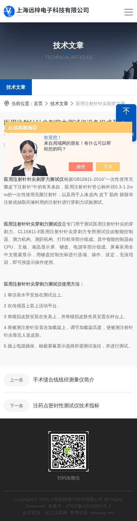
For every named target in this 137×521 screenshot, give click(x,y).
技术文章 (15, 87)
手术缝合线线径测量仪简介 (63, 379)
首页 (38, 103)
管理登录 (79, 512)
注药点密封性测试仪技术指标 (66, 405)
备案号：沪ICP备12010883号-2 (79, 506)
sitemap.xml (102, 512)
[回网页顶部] (126, 111)
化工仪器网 (56, 512)
